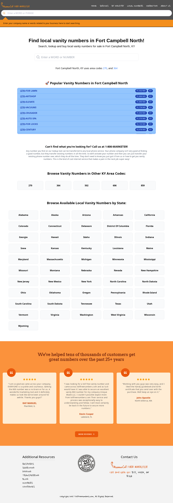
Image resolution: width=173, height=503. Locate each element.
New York (86, 281)
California (149, 214)
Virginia (55, 314)
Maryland (23, 259)
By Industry (118, 6)
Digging (26, 472)
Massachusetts (55, 259)
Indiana (149, 237)
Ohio (23, 292)
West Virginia (118, 314)
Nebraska (86, 270)
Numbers (27, 483)
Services (104, 6)
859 (143, 185)
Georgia (23, 237)
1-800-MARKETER (116, 146)
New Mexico (54, 281)
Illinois (118, 237)
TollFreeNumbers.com (84, 496)
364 (115, 68)
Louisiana (118, 248)
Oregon (86, 292)
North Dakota (149, 281)
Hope (141, 472)
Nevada (118, 270)
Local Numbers (135, 6)
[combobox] (86, 13)
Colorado (23, 226)
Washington (86, 314)
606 (115, 185)
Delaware (86, 226)
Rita (129, 476)
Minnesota (118, 259)
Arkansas (118, 214)
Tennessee (86, 303)
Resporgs (28, 464)
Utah (149, 303)
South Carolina (23, 303)
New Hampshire (149, 270)
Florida (149, 226)
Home (94, 6)
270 (105, 68)
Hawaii (55, 237)
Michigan (86, 259)
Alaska (55, 214)
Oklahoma (55, 292)
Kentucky (86, 248)
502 (86, 185)
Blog (25, 479)
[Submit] (4, 13)
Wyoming (23, 325)
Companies (28, 487)
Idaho (86, 237)
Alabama (23, 214)
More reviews (85, 434)
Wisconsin (149, 314)
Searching (28, 468)
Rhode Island (150, 292)
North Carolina (118, 281)
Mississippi (150, 259)
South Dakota (54, 303)
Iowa (23, 248)
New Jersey (23, 281)
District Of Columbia (118, 226)
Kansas (55, 248)
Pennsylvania (118, 292)
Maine (149, 248)
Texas (118, 303)
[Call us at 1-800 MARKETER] (15, 4)
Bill (134, 472)
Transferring (30, 475)
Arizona (86, 214)
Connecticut (54, 226)
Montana (55, 270)
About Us (165, 6)
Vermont (23, 314)
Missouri (23, 270)
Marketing (152, 6)
